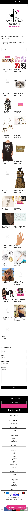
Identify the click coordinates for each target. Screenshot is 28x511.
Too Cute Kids (14, 458)
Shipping (14, 440)
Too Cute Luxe (14, 466)
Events (13, 432)
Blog (14, 452)
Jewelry (14, 453)
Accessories (14, 455)
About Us (14, 430)
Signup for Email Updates (14, 398)
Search (14, 438)
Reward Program (14, 464)
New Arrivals (14, 450)
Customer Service (14, 435)
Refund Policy (14, 441)
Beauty (14, 459)
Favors (14, 461)
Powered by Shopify (14, 500)
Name (2, 349)
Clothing (14, 456)
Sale (14, 462)
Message (3, 367)
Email (2, 355)
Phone (14, 422)
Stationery (14, 467)
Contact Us (14, 433)
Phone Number (5, 361)
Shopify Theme (9, 499)
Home (2, 32)
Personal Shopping (14, 437)
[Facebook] (6, 509)
